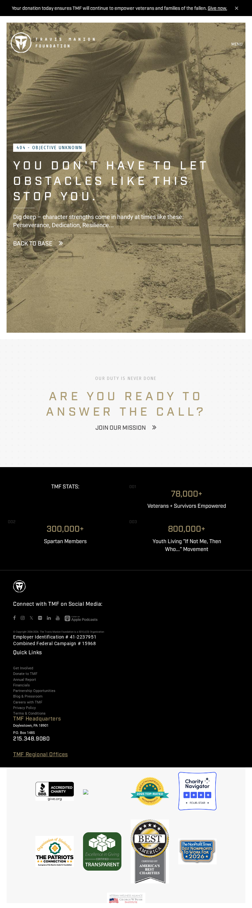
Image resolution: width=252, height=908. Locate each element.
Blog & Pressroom (28, 696)
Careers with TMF (27, 702)
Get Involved (23, 668)
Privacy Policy (24, 707)
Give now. (217, 8)
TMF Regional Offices (40, 754)
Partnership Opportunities (34, 690)
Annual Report (24, 679)
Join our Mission (120, 428)
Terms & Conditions (29, 713)
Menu (236, 44)
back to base (32, 244)
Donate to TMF (25, 673)
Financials (21, 685)
